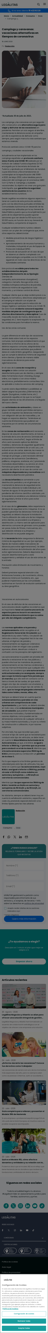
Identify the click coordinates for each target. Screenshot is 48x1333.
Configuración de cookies (24, 1314)
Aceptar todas (24, 1328)
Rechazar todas (24, 1321)
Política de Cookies (10, 1309)
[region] (24, 1303)
